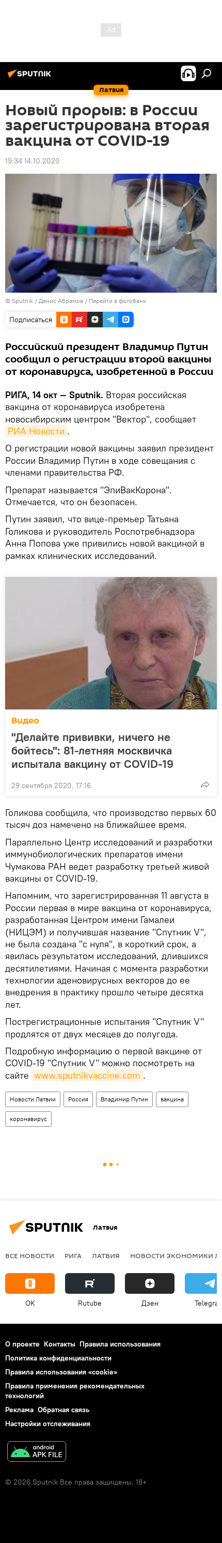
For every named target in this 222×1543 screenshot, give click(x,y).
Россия (78, 1099)
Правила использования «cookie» (61, 1371)
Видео (25, 720)
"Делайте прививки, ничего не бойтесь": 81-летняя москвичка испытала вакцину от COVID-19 (92, 750)
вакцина (172, 1099)
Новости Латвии (33, 1099)
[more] (205, 784)
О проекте (22, 1344)
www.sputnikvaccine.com (87, 1075)
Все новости (29, 1255)
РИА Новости (36, 431)
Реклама (19, 1409)
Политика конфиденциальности (58, 1358)
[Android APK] (37, 1452)
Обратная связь (63, 1409)
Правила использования (120, 1344)
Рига (73, 1255)
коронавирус (28, 1119)
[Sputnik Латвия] (31, 77)
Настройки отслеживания (47, 1423)
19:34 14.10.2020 (32, 160)
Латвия (106, 1255)
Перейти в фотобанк (117, 301)
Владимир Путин (124, 1099)
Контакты (59, 1344)
